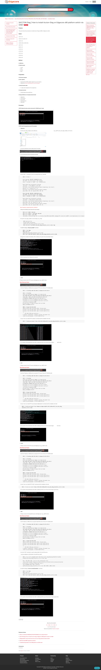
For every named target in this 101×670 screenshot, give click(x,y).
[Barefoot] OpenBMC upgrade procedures (28, 640)
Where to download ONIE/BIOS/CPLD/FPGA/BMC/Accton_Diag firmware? (34, 634)
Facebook (19, 619)
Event (51, 658)
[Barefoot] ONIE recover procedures (90, 55)
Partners (37, 660)
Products (87, 1)
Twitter (21, 619)
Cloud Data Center (23, 658)
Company (37, 658)
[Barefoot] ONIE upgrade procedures (90, 58)
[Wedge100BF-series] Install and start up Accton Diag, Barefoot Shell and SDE (35, 638)
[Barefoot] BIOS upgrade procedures (90, 51)
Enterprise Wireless (23, 662)
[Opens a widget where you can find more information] (97, 668)
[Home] (12, 1)
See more (88, 74)
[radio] (48, 625)
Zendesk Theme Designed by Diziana (50, 668)
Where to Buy (37, 661)
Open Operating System (24, 660)
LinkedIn (22, 619)
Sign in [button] (94, 1)
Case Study (68, 662)
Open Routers (22, 659)
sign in (22, 650)
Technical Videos (69, 660)
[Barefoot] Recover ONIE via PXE (90, 66)
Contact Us (68, 659)
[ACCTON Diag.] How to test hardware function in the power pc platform (91, 46)
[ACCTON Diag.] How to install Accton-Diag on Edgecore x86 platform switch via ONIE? (91, 39)
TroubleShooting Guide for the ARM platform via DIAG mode (31, 642)
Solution (67, 658)
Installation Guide (51, 18)
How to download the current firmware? (32, 83)
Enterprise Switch (23, 661)
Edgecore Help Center (9, 18)
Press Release (38, 659)
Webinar (67, 661)
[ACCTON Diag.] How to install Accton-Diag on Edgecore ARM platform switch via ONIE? (36, 636)
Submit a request (56, 628)
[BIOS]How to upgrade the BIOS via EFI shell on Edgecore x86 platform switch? (91, 71)
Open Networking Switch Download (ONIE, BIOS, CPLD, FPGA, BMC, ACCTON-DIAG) (31, 18)
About (90, 1)
